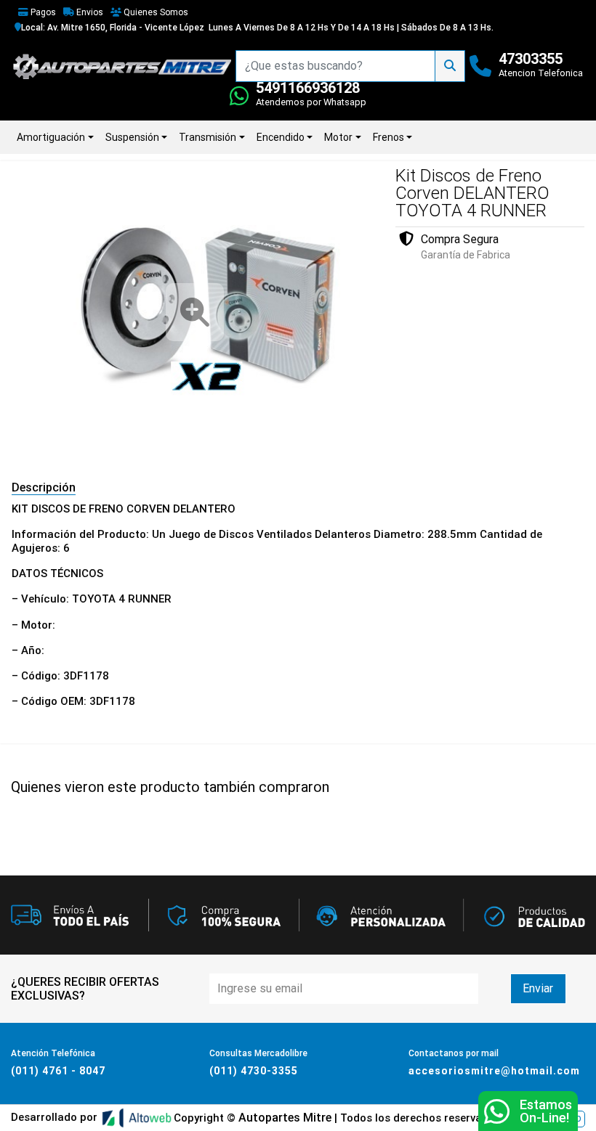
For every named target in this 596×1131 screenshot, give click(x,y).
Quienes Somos (154, 12)
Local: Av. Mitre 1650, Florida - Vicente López (112, 28)
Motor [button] (338, 137)
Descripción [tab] (44, 487)
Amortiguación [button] (51, 137)
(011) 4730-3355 (253, 1071)
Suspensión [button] (132, 137)
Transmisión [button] (207, 137)
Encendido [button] (281, 137)
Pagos (42, 12)
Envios (88, 12)
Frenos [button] (388, 137)
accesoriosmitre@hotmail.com (494, 1071)
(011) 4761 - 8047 (58, 1071)
